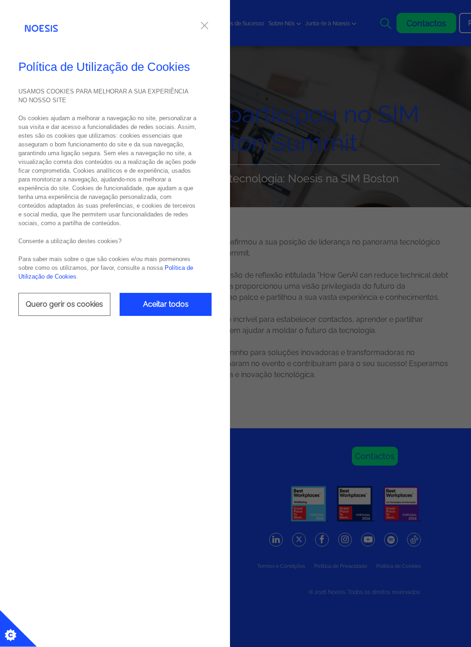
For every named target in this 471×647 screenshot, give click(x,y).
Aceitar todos (166, 304)
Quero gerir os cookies (64, 304)
